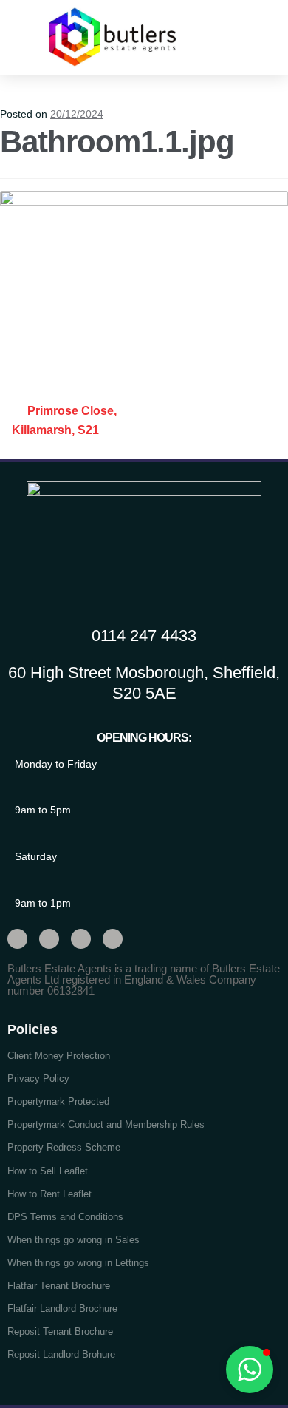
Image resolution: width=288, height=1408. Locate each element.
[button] (249, 36)
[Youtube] (81, 939)
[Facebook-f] (49, 939)
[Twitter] (17, 939)
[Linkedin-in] (113, 939)
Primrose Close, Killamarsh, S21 (64, 420)
